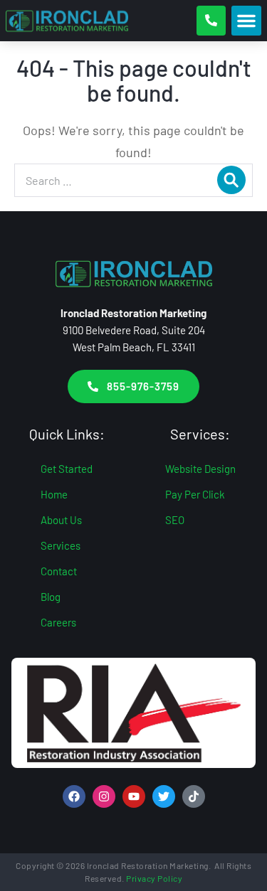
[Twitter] (163, 796)
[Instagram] (104, 796)
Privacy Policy (154, 878)
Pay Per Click (195, 494)
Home (54, 494)
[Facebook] (74, 796)
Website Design (200, 468)
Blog (51, 596)
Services (60, 545)
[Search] (231, 180)
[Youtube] (133, 796)
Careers (58, 622)
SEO (174, 519)
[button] (246, 21)
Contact (59, 571)
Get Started (67, 468)
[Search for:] (133, 180)
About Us (61, 519)
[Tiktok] (193, 796)
